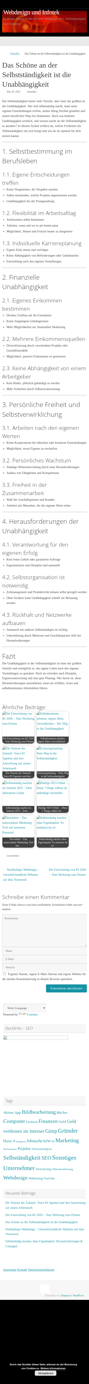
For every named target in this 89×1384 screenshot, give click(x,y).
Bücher (62, 1113)
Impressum (10, 1269)
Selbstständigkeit (42, 1149)
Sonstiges (64, 1157)
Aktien (8, 1113)
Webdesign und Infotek (31, 12)
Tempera (65, 1295)
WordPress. (79, 1295)
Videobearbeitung (62, 1169)
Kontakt (22, 1269)
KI (53, 1141)
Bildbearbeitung (39, 1112)
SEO (46, 1158)
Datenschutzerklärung (41, 1269)
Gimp (51, 1131)
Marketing (67, 1140)
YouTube (49, 1178)
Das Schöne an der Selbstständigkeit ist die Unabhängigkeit (41, 1222)
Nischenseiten (10, 1149)
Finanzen (48, 1121)
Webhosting (36, 1178)
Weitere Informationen (53, 1368)
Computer (14, 1121)
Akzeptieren (45, 1373)
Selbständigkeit (22, 1157)
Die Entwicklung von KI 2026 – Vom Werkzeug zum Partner (67, 872)
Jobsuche (35, 1140)
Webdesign (15, 1178)
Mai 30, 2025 (14, 91)
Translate (32, 1014)
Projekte (24, 1148)
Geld (62, 1122)
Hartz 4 (9, 1141)
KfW (47, 1141)
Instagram (21, 1141)
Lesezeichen (13, 855)
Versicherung (43, 1169)
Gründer (68, 1130)
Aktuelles (15, 53)
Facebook (32, 1122)
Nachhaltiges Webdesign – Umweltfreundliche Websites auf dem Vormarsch (21, 874)
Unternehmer (19, 1168)
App (17, 1113)
